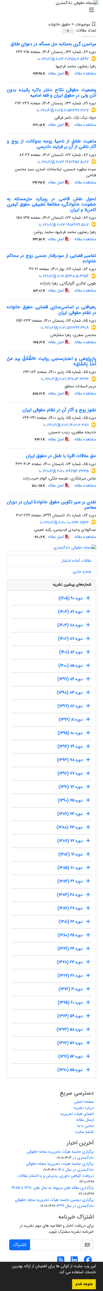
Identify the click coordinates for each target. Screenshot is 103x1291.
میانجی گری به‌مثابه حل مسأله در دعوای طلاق (53, 44)
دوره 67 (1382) (70, 908)
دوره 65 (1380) (70, 935)
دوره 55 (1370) (70, 1070)
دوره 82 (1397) (70, 706)
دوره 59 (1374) (70, 1016)
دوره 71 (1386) (70, 854)
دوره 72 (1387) (70, 841)
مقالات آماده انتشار (76, 560)
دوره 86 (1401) (71, 652)
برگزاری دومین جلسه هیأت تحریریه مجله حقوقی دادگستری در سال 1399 (54, 1203)
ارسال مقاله (85, 1120)
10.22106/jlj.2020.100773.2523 (64, 522)
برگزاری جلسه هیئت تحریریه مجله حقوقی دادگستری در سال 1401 (60, 1167)
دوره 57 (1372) (70, 1043)
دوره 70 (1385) (70, 868)
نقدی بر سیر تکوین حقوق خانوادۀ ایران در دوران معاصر (51, 504)
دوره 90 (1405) (71, 598)
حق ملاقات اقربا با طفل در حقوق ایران (61, 455)
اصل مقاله (49, 73)
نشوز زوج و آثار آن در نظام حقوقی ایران (59, 410)
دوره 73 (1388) (70, 827)
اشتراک (19, 1244)
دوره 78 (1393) (70, 760)
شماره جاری (82, 571)
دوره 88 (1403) (70, 625)
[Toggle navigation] (53, 10)
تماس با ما (85, 1126)
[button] (56, 1273)
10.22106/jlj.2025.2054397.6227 (63, 110)
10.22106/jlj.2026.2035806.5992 (63, 59)
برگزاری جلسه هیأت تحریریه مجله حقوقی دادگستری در (60, 1154)
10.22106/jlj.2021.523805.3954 (64, 276)
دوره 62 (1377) (70, 975)
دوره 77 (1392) (70, 773)
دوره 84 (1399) (70, 679)
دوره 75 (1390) (70, 800)
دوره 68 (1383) (70, 895)
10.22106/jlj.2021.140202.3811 (66, 425)
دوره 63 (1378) (70, 962)
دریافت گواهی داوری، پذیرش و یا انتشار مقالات (55, 1176)
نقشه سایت (84, 1132)
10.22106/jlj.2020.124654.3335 (64, 471)
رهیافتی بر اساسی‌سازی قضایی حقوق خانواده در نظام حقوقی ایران (51, 309)
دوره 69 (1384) (70, 881)
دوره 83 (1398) (70, 692)
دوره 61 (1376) (71, 989)
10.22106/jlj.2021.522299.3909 (65, 328)
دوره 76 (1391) (71, 787)
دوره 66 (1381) (71, 921)
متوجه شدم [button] (84, 1284)
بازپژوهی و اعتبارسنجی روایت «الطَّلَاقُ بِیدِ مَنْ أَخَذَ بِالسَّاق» (51, 361)
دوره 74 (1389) (70, 814)
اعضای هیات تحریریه (77, 1114)
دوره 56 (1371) (70, 1056)
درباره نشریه (84, 1108)
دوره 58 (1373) (70, 1029)
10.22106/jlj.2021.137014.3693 (65, 379)
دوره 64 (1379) (70, 948)
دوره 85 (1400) (70, 665)
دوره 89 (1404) (70, 612)
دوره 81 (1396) (71, 719)
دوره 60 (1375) (70, 1002)
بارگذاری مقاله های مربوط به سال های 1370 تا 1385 (52, 1188)
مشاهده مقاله (85, 73)
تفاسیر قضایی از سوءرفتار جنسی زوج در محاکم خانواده (51, 258)
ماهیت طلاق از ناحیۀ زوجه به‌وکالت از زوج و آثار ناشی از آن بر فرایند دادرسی (51, 144)
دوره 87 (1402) (70, 638)
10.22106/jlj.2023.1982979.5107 (64, 225)
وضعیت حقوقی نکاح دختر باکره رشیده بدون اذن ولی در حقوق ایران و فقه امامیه (51, 92)
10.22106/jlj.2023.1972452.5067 (63, 162)
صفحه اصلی (84, 1102)
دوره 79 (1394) (70, 746)
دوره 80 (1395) (70, 733)
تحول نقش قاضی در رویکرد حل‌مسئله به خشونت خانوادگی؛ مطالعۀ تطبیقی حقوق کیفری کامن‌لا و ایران (51, 204)
